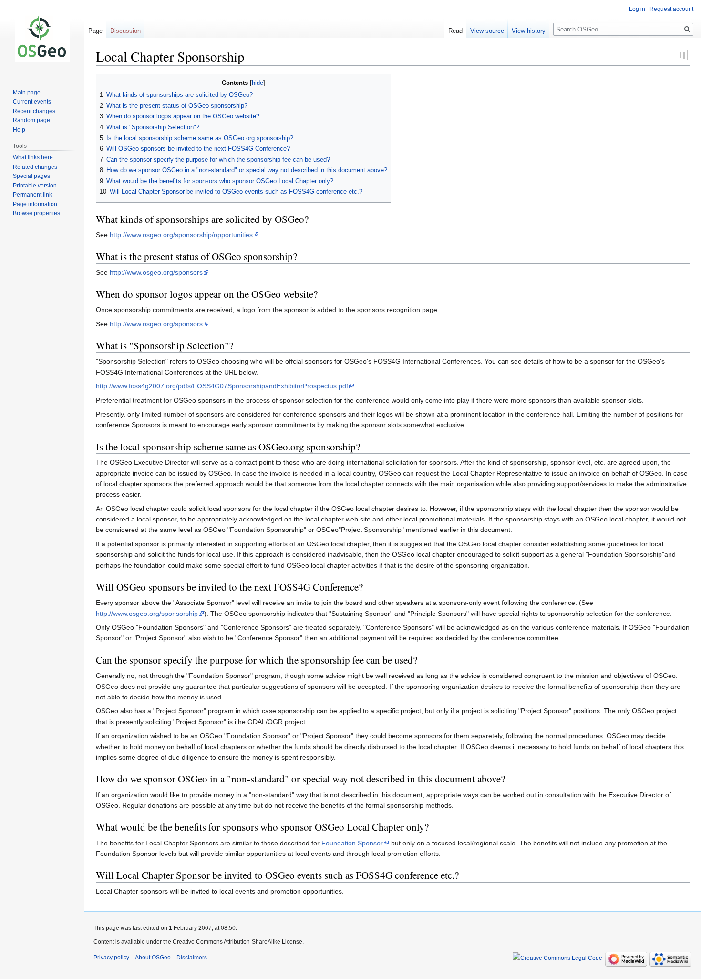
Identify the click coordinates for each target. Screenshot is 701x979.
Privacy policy (111, 957)
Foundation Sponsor (352, 843)
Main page (27, 92)
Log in (637, 9)
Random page (31, 120)
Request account (671, 9)
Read (455, 30)
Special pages (31, 176)
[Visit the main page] (42, 38)
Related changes (35, 167)
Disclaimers (191, 957)
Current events (32, 101)
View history (529, 30)
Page (95, 30)
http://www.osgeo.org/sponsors (156, 272)
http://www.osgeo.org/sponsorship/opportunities (181, 235)
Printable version (35, 185)
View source (487, 30)
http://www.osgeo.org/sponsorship (147, 613)
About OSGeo (153, 957)
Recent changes (34, 111)
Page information (35, 204)
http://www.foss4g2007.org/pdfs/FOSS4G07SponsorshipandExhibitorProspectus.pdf (222, 386)
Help (19, 129)
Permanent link (32, 194)
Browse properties (36, 213)
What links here (33, 157)
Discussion (125, 30)
